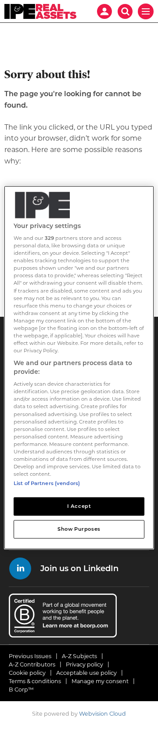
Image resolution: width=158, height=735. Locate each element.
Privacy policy (84, 664)
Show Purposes (78, 529)
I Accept (79, 506)
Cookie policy (27, 673)
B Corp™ (21, 689)
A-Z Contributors (32, 664)
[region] (79, 367)
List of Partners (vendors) (47, 483)
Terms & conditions (35, 681)
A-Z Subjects (79, 656)
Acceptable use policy (86, 673)
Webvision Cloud (102, 713)
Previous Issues (30, 656)
